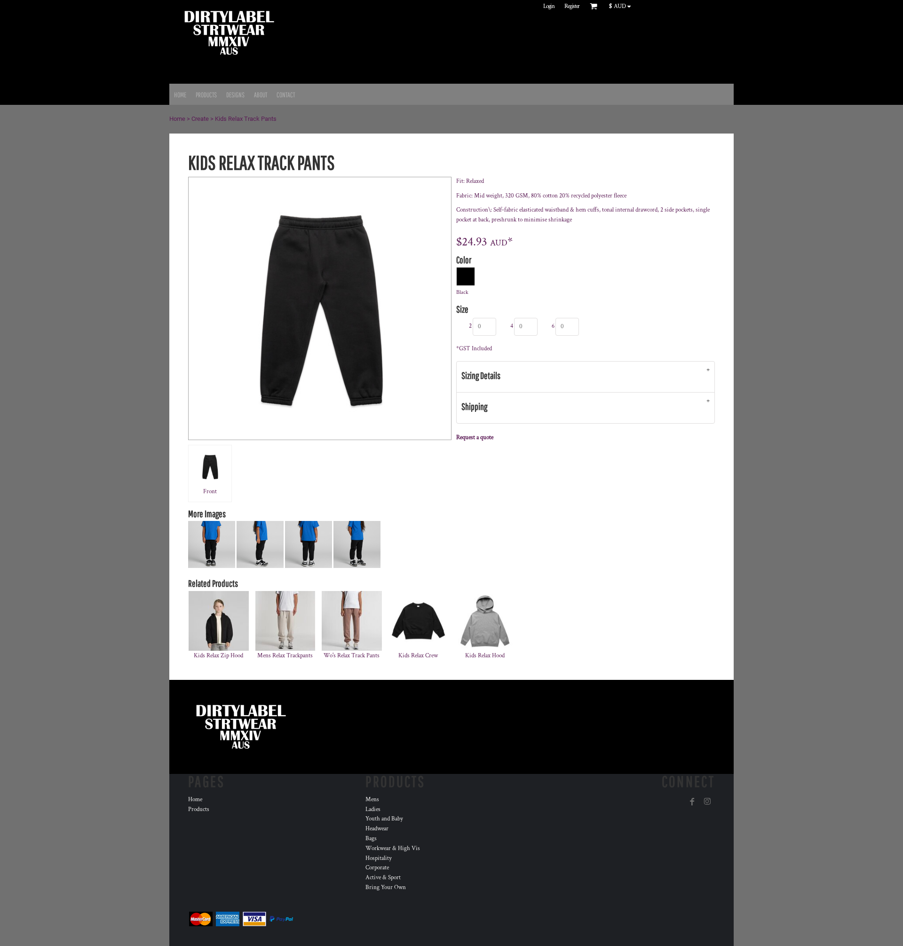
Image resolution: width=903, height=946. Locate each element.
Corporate (377, 868)
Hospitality (378, 858)
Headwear (376, 829)
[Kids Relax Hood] (484, 621)
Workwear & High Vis (392, 848)
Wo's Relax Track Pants (352, 656)
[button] (622, 6)
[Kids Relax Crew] (418, 621)
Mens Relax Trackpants (285, 656)
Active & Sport (383, 878)
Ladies (372, 809)
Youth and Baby (384, 819)
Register (571, 6)
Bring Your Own (385, 887)
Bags (371, 839)
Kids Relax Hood (485, 656)
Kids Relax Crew (418, 656)
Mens (372, 800)
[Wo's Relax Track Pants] (351, 621)
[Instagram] (707, 801)
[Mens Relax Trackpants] (285, 621)
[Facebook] (692, 801)
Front (210, 492)
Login (548, 6)
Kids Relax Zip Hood (218, 656)
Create (200, 118)
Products (198, 809)
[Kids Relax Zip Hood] (218, 621)
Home (177, 118)
